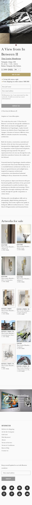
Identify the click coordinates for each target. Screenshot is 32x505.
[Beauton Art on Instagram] (4, 494)
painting (19, 343)
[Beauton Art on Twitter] (11, 488)
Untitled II (19, 347)
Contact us (5, 451)
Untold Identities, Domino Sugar (9, 335)
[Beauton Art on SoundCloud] (27, 494)
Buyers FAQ (5, 448)
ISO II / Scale (20, 248)
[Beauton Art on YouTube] (19, 494)
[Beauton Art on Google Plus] (11, 494)
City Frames (4, 312)
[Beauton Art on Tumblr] (27, 488)
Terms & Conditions (8, 445)
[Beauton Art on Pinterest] (19, 488)
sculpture (4, 245)
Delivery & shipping (8, 429)
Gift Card (5, 434)
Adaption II (4, 248)
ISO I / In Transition (6, 280)
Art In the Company (8, 432)
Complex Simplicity (22, 312)
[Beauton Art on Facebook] (4, 488)
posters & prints (6, 309)
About (4, 440)
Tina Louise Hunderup (11, 58)
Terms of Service (7, 442)
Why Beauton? (6, 437)
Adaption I (20, 280)
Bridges (3, 367)
